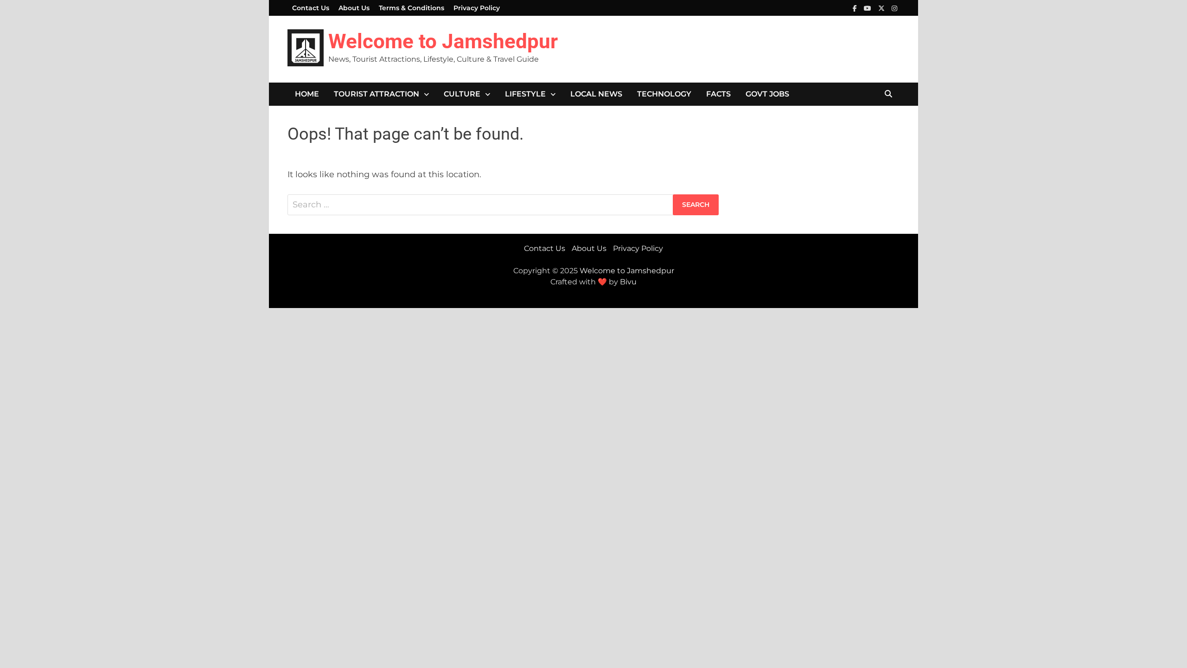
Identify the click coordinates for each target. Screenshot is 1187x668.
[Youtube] (869, 8)
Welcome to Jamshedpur (443, 41)
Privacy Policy (476, 8)
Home (307, 94)
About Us (354, 8)
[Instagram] (894, 8)
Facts (718, 94)
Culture (462, 94)
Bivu (628, 281)
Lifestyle (525, 94)
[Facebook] (856, 8)
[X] (882, 8)
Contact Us (310, 8)
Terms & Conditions (411, 8)
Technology (664, 94)
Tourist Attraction (376, 94)
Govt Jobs (767, 94)
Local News (596, 94)
